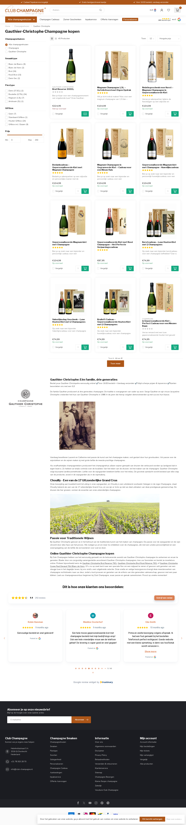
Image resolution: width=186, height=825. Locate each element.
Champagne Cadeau (59, 768)
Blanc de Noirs (16, 68)
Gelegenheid (55, 759)
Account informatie (148, 742)
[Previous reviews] (4, 638)
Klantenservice (101, 768)
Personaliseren (130, 19)
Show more (150, 651)
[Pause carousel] (93, 672)
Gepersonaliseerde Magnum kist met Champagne (69, 243)
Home (7, 26)
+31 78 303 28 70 (18, 761)
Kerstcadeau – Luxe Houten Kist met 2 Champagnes (159, 243)
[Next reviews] (181, 638)
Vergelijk (59, 114)
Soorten (53, 755)
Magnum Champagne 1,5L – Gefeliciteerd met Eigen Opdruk (114, 88)
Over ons (99, 742)
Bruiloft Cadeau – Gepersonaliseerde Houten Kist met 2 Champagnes (114, 322)
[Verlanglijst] (168, 10)
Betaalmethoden (102, 759)
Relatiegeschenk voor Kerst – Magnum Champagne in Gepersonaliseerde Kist (157, 90)
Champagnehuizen (21, 26)
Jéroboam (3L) (16, 101)
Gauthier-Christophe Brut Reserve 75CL (99, 563)
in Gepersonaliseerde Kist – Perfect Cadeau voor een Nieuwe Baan (159, 323)
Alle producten (146, 764)
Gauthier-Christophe (41, 26)
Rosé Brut (15, 75)
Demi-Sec (14, 78)
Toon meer (116, 363)
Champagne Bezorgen (104, 777)
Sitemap (98, 772)
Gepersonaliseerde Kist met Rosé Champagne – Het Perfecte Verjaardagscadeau (115, 244)
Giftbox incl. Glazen (18, 125)
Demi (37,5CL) (16, 91)
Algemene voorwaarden (105, 746)
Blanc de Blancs (17, 64)
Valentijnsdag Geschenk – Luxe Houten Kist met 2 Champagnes (69, 320)
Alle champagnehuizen (18, 45)
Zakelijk (98, 785)
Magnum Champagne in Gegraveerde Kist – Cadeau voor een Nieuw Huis (114, 167)
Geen (12, 114)
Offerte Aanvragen (109, 19)
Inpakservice (91, 19)
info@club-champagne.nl (22, 769)
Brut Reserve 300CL (63, 89)
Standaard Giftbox (18, 117)
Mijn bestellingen (147, 746)
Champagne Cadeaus (49, 19)
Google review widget (84, 682)
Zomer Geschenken (72, 19)
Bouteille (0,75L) (18, 94)
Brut (12, 71)
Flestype (53, 750)
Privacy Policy (101, 755)
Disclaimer (99, 750)
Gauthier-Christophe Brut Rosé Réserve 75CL (137, 563)
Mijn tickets (145, 750)
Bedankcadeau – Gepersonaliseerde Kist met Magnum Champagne (67, 167)
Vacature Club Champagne (106, 790)
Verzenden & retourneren (106, 764)
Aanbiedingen (56, 772)
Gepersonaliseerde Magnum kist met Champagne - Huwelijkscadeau (160, 166)
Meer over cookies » (174, 819)
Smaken (53, 746)
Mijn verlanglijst (146, 755)
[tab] (75, 668)
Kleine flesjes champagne (106, 781)
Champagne (14, 48)
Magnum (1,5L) (16, 98)
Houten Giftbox (17, 121)
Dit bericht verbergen (152, 819)
